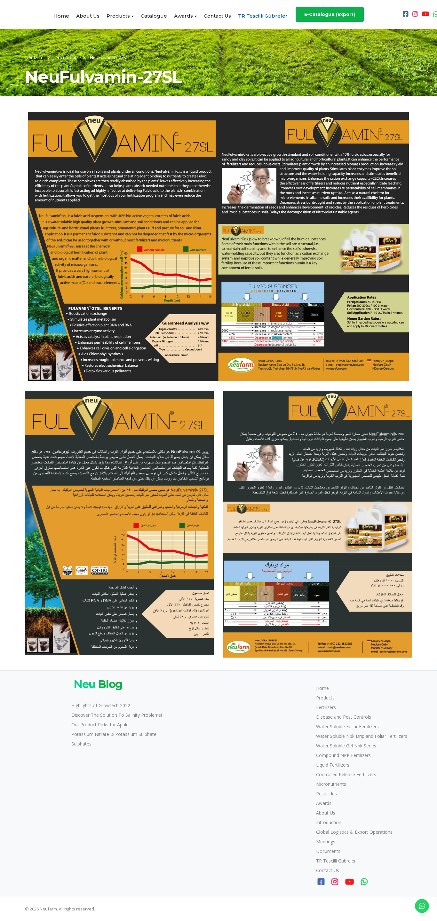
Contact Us (217, 16)
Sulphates (81, 744)
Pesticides (326, 794)
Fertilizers (326, 707)
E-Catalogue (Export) (329, 14)
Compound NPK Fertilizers (343, 755)
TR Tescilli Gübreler (263, 16)
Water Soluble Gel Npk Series (346, 746)
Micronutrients (331, 784)
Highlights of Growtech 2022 (100, 705)
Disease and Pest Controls (343, 717)
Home (61, 16)
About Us (87, 16)
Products (118, 16)
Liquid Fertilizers (332, 765)
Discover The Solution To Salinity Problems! (116, 715)
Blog (98, 684)
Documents (328, 851)
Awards (183, 16)
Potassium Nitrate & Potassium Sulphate (113, 734)
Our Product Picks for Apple (100, 725)
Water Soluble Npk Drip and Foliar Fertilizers (361, 736)
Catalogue (154, 16)
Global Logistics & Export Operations (354, 832)
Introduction (328, 822)
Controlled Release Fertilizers (346, 774)
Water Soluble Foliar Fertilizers (347, 726)
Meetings (325, 842)
